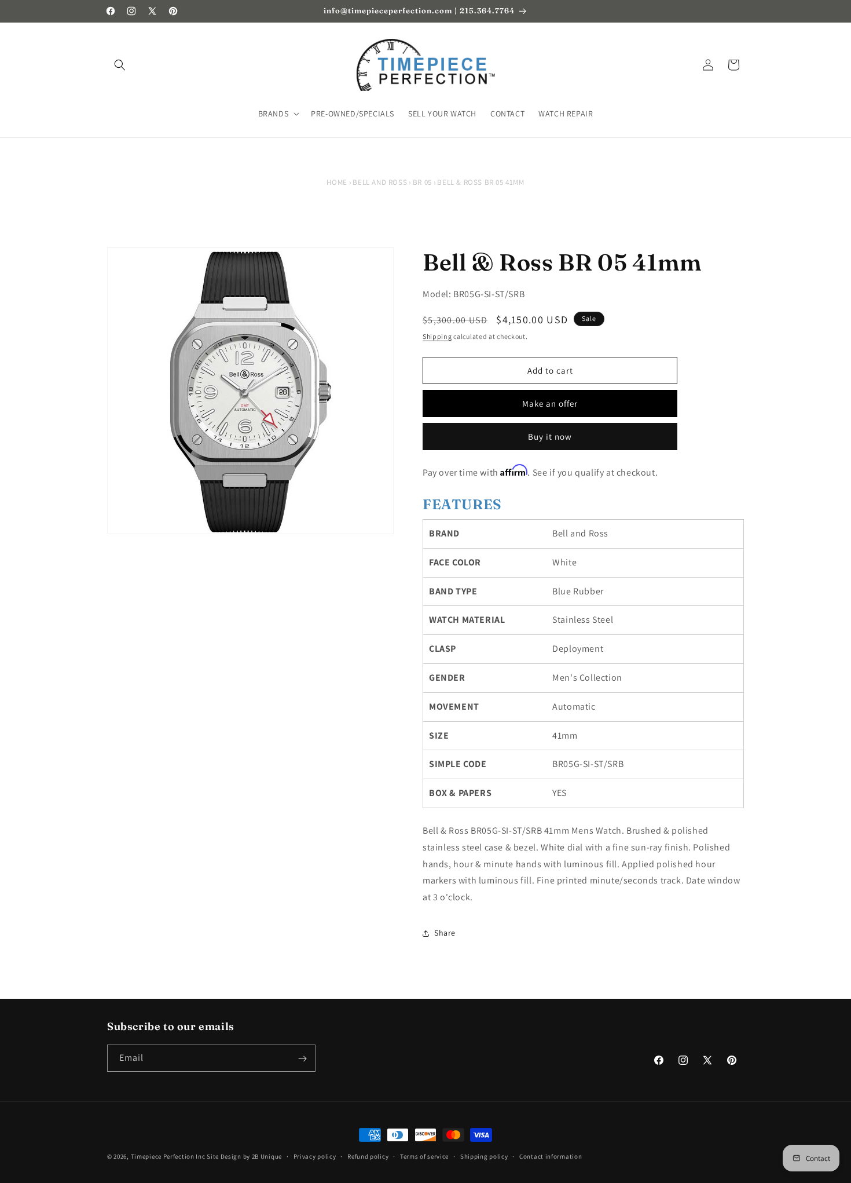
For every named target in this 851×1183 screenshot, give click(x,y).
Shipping (437, 336)
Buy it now (550, 436)
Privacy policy (315, 1156)
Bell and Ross (380, 182)
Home (337, 182)
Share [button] (445, 933)
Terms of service (424, 1156)
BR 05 (422, 182)
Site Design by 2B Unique (244, 1156)
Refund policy (367, 1156)
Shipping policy (484, 1156)
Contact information (550, 1156)
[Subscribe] (302, 1058)
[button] (120, 65)
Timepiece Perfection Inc (168, 1156)
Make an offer (550, 403)
